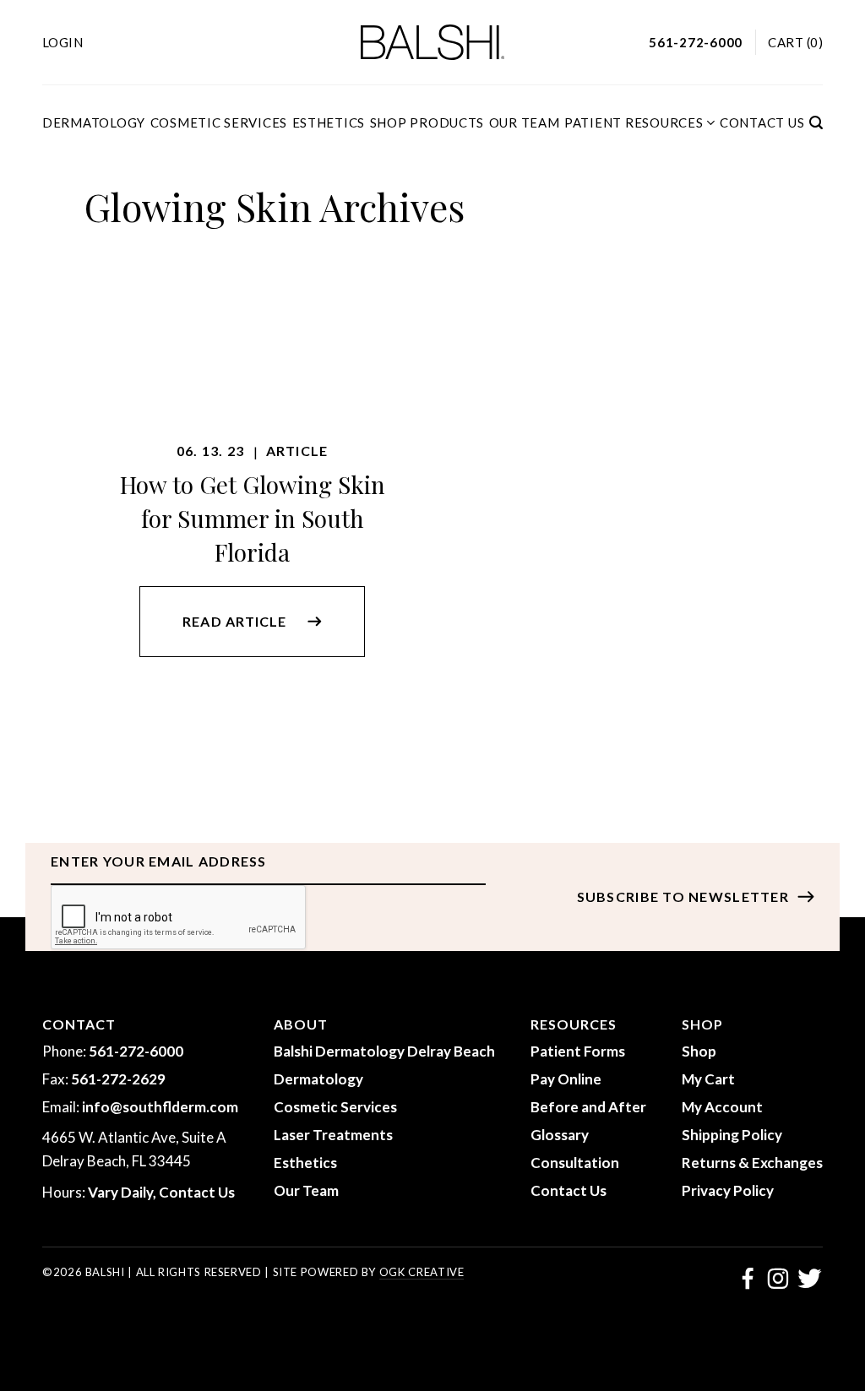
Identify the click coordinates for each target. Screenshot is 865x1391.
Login (62, 42)
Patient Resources (634, 122)
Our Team (524, 122)
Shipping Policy (732, 1135)
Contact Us (762, 122)
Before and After (588, 1107)
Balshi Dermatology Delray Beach (384, 1051)
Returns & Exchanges (752, 1162)
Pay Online (565, 1079)
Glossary (559, 1135)
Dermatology (93, 122)
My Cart (708, 1079)
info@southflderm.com (160, 1107)
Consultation (574, 1162)
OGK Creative (422, 1272)
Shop (699, 1051)
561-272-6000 (136, 1051)
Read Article (234, 621)
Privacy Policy (728, 1190)
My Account (722, 1107)
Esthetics (329, 122)
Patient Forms (577, 1051)
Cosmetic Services (219, 122)
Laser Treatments (333, 1135)
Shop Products (427, 122)
